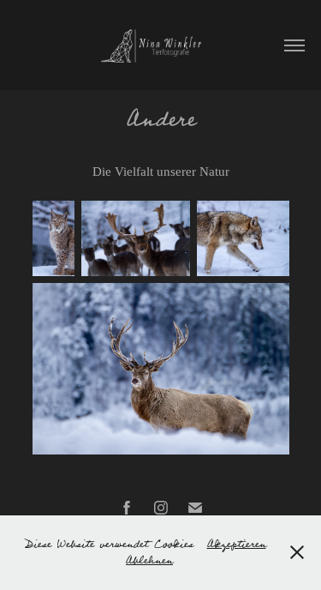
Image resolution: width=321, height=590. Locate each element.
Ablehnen (149, 560)
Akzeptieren (236, 544)
